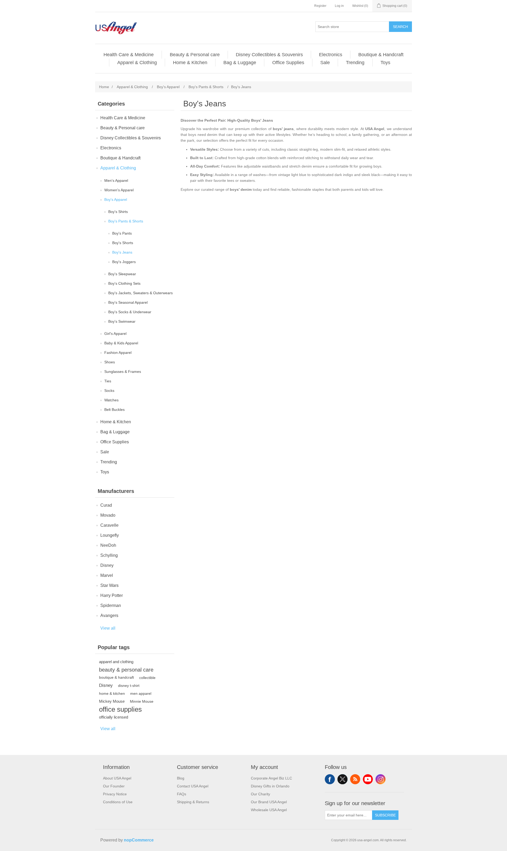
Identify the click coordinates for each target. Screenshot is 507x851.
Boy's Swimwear (121, 321)
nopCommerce (139, 840)
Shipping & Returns (193, 802)
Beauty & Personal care (195, 54)
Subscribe (385, 815)
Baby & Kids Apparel (121, 343)
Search (400, 27)
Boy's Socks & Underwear (129, 312)
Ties (107, 381)
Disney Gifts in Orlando (270, 786)
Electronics (330, 54)
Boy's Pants (122, 233)
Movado (107, 515)
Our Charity (260, 794)
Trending (355, 62)
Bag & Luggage (239, 62)
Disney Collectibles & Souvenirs (269, 54)
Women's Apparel (119, 190)
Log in (339, 6)
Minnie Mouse (141, 701)
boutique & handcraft (116, 677)
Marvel (106, 575)
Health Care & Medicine (129, 54)
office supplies (120, 709)
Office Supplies (288, 62)
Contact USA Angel (192, 786)
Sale (325, 62)
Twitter (342, 779)
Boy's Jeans (122, 252)
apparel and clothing (116, 661)
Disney (107, 565)
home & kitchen (112, 693)
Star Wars (109, 585)
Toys (385, 62)
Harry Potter (111, 595)
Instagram (380, 779)
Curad (106, 505)
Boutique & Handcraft (380, 54)
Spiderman (110, 605)
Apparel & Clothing (137, 62)
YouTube (368, 779)
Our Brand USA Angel (269, 802)
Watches (111, 400)
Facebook (330, 779)
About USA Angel (117, 778)
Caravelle (109, 525)
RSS (355, 779)
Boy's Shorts (122, 243)
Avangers (109, 615)
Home (104, 87)
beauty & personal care (126, 670)
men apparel (140, 693)
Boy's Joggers (124, 262)
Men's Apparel (116, 180)
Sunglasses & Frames (122, 371)
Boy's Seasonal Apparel (128, 302)
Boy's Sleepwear (122, 274)
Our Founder (114, 786)
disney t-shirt (128, 685)
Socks (109, 390)
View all (107, 628)
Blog (180, 778)
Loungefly (109, 535)
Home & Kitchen (190, 62)
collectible (147, 678)
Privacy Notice (115, 794)
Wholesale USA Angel (269, 810)
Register (320, 6)
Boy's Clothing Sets (124, 283)
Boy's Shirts (118, 212)
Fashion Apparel (118, 352)
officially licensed (113, 717)
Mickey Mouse (112, 701)
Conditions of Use (118, 802)
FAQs (181, 794)
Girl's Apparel (115, 333)
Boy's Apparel (115, 199)
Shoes (109, 362)
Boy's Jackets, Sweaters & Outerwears (140, 293)
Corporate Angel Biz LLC (271, 778)
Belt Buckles (114, 409)
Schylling (109, 555)
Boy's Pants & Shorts (125, 221)
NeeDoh (108, 545)
